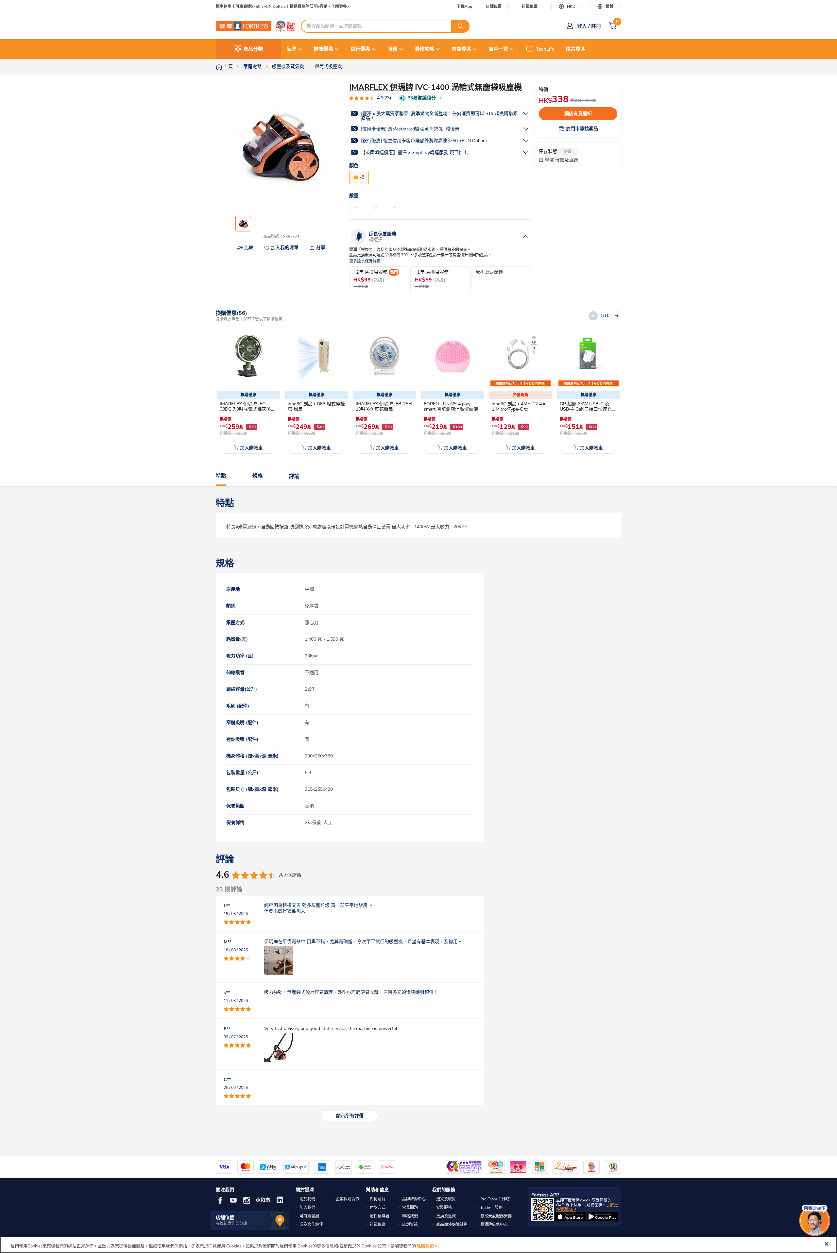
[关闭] (826, 1244)
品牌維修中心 (414, 1199)
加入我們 (307, 1207)
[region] (418, 1245)
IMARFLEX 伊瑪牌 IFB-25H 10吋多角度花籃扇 (384, 406)
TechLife (545, 49)
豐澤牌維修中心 (494, 1224)
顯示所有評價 (350, 1116)
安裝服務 (444, 1207)
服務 (392, 49)
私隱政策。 (427, 1246)
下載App (464, 6)
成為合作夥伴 (311, 1224)
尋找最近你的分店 (231, 1223)
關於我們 (307, 1199)
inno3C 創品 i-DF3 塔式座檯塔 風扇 (316, 406)
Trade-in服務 (491, 1207)
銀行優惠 (360, 49)
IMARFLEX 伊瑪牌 (381, 87)
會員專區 (461, 49)
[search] (460, 26)
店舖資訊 (410, 1224)
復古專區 (575, 49)
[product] (248, 356)
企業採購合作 (347, 1199)
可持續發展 (309, 1216)
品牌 (291, 49)
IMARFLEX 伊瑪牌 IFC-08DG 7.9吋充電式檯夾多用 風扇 (248, 409)
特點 (221, 476)
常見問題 (410, 1207)
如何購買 (377, 1199)
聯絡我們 (410, 1216)
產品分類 (253, 49)
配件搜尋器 (379, 1216)
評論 (294, 476)
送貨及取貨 (446, 1199)
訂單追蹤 (530, 6)
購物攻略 (424, 49)
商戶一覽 (498, 49)
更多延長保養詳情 (365, 261)
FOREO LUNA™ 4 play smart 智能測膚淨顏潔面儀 (451, 406)
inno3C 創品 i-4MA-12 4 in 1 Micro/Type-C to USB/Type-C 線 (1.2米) (519, 409)
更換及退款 (446, 1216)
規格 (257, 476)
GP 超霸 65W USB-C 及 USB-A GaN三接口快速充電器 (588, 409)
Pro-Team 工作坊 (495, 1199)
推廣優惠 (323, 49)
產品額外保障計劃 (452, 1224)
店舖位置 (494, 6)
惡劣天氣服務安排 (496, 1216)
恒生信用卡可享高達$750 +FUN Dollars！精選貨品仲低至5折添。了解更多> (282, 6)
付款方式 (377, 1207)
